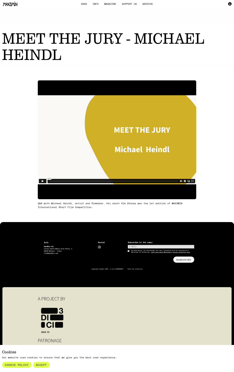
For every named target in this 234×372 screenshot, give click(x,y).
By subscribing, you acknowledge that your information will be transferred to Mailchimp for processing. (160, 251)
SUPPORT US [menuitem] (129, 3)
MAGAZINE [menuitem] (110, 3)
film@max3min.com (51, 253)
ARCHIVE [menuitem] (147, 3)
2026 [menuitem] (84, 3)
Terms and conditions (135, 269)
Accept (41, 365)
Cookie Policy (17, 365)
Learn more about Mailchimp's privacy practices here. (170, 252)
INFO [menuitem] (96, 3)
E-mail (133, 246)
